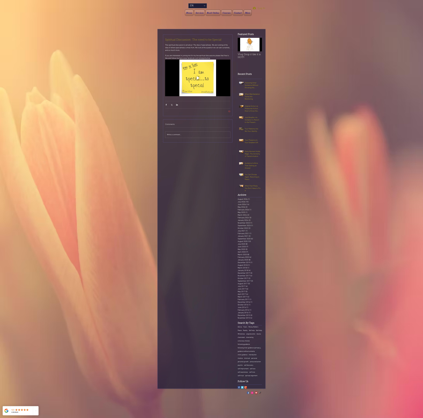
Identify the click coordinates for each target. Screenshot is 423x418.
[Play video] (197, 78)
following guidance (244, 344)
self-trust (241, 376)
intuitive (240, 358)
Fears (245, 327)
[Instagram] (252, 393)
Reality (245, 330)
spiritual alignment (251, 376)
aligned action (250, 334)
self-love (252, 372)
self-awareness (243, 372)
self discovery (248, 365)
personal (254, 358)
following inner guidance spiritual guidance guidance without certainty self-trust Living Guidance (250, 348)
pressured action (255, 362)
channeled (241, 337)
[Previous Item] (241, 44)
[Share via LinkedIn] (177, 105)
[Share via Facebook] (166, 105)
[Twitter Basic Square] (242, 387)
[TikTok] (260, 393)
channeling (249, 337)
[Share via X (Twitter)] (172, 105)
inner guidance (242, 355)
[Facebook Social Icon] (248, 393)
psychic (240, 365)
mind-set (247, 358)
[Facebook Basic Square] (239, 387)
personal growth (243, 362)
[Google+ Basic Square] (245, 387)
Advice (240, 327)
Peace (240, 330)
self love (252, 369)
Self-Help (259, 330)
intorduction (253, 355)
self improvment (243, 369)
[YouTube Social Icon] (256, 393)
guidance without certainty (246, 351)
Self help (252, 330)
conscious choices (244, 341)
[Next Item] (258, 44)
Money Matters (253, 327)
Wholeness (241, 334)
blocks (259, 334)
